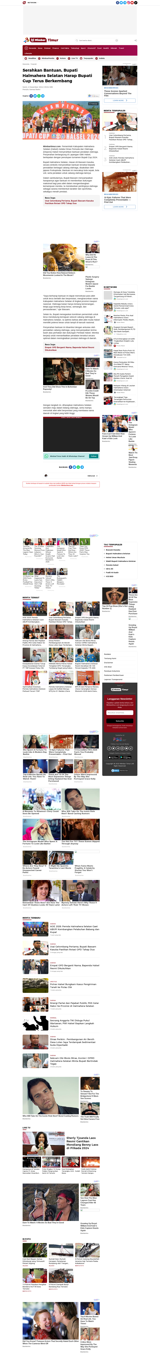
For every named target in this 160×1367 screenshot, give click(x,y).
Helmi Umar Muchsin (115, 557)
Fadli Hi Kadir (112, 573)
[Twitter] (35, 96)
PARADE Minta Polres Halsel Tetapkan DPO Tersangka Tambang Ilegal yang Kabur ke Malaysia (60, 667)
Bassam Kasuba (113, 550)
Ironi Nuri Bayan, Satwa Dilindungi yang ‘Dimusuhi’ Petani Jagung (34, 1261)
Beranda (26, 64)
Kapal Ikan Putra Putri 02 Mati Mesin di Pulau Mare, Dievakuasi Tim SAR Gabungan (124, 354)
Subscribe (120, 721)
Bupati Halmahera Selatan (118, 554)
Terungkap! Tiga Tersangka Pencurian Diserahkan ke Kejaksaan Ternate (124, 400)
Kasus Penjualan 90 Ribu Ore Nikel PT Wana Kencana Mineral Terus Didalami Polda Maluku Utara (124, 366)
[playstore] (126, 757)
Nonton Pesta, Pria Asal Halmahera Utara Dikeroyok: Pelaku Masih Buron (124, 319)
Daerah (34, 64)
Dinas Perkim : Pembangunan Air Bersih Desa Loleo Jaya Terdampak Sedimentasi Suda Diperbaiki (61, 644)
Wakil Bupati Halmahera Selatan (121, 561)
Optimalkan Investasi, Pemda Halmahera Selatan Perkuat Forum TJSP (34, 689)
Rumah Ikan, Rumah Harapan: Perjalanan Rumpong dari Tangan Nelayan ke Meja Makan (59, 1262)
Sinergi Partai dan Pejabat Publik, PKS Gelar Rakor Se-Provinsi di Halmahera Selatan (34, 644)
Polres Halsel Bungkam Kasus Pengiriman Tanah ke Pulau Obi (73, 986)
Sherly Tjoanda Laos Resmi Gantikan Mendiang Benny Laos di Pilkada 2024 (82, 1143)
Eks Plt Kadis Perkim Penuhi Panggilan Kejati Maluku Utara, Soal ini (124, 376)
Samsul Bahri (34, 89)
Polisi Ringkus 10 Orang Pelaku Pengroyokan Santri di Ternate (51, 1171)
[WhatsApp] (39, 96)
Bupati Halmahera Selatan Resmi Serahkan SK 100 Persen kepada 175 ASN (86, 666)
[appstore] (113, 757)
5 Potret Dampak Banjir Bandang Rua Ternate (59, 1286)
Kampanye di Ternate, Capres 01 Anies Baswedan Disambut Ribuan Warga (31, 1172)
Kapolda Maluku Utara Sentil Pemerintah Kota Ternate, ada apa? (124, 306)
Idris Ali (109, 569)
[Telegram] (43, 96)
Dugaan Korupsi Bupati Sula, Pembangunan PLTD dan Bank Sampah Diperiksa (124, 330)
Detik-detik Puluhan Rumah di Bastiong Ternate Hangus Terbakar (89, 1172)
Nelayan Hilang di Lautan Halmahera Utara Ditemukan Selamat (124, 388)
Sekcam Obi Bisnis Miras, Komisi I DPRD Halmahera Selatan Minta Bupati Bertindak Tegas (86, 644)
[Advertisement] (80, 20)
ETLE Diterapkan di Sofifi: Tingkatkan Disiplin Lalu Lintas (124, 341)
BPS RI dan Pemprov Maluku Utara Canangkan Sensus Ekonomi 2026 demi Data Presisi (87, 690)
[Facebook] (31, 96)
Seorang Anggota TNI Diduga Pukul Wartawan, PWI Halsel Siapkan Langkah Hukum (72, 1023)
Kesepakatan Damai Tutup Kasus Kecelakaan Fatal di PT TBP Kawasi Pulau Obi (34, 666)
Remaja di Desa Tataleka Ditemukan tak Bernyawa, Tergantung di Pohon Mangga (124, 295)
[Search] (117, 40)
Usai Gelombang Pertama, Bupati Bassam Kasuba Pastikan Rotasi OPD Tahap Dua (69, 202)
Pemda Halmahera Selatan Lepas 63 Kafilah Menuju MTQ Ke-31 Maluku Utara (60, 689)
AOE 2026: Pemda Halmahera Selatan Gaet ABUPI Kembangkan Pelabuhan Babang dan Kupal (33, 622)
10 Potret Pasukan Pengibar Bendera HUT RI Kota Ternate (34, 1287)
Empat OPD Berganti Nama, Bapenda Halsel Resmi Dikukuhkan (69, 348)
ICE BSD (109, 576)
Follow (93, 456)
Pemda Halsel (112, 565)
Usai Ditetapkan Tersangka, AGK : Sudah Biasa (71, 1171)
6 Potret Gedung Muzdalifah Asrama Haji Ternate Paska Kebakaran (87, 1261)
